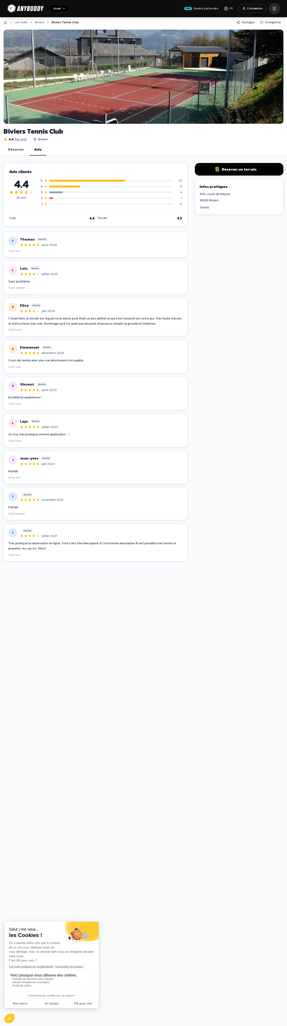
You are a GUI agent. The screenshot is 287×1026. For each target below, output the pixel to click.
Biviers (39, 22)
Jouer (57, 8)
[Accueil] (5, 22)
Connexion (255, 8)
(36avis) (21, 139)
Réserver (16, 149)
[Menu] (274, 8)
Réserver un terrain (239, 169)
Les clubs (21, 22)
